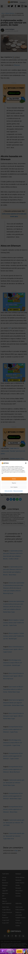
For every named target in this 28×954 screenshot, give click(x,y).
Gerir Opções (14, 487)
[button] (26, 463)
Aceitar (14, 479)
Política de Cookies (9, 491)
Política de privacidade (18, 491)
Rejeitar (14, 483)
